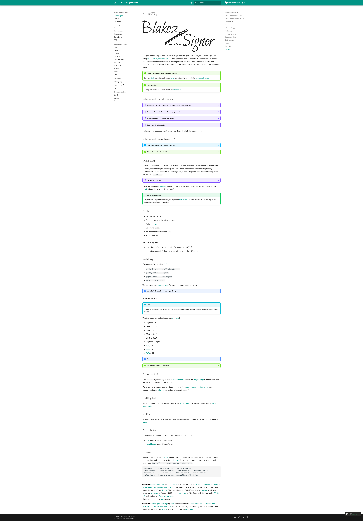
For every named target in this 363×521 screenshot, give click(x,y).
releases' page (163, 285)
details (145, 189)
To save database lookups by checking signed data (164, 112)
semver (155, 224)
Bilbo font (189, 509)
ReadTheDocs (178, 379)
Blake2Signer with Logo (159, 503)
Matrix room (177, 90)
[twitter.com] (243, 517)
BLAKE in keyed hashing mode (159, 59)
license (176, 460)
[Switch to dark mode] (191, 2)
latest (172, 78)
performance (183, 200)
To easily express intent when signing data (161, 118)
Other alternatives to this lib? (157, 152)
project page (199, 379)
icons (163, 499)
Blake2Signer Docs (121, 13)
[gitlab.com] (235, 517)
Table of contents (231, 13)
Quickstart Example (154, 180)
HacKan (166, 457)
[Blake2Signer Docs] (115, 2)
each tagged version (202, 78)
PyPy (148, 345)
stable (152, 78)
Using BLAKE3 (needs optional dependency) (161, 291)
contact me (147, 422)
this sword (154, 493)
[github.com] (239, 517)
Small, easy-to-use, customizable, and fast (161, 145)
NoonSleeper (151, 444)
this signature (180, 493)
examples (162, 186)
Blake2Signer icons (157, 484)
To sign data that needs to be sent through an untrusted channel (169, 105)
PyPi (165, 264)
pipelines (175, 318)
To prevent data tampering (156, 125)
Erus (147, 440)
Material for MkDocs (128, 518)
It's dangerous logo (165, 496)
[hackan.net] (247, 517)
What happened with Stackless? (158, 365)
